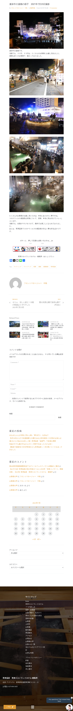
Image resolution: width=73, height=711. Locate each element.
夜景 (35, 266)
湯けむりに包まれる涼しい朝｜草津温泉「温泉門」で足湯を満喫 (32, 441)
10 (50, 519)
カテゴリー (13, 564)
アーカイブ (13, 550)
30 (43, 533)
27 (22, 533)
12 (15, 524)
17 (50, 524)
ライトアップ (27, 266)
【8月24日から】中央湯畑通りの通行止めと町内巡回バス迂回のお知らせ (35, 438)
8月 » (39, 539)
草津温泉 (53, 266)
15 (36, 524)
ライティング (17, 266)
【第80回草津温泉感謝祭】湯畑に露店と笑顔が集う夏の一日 (28, 336)
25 (57, 528)
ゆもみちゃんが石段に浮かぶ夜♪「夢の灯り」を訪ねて (29, 435)
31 (50, 533)
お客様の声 (13, 476)
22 (36, 528)
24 (50, 528)
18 (57, 524)
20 (22, 528)
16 (43, 524)
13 (22, 524)
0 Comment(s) (53, 8)
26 (15, 533)
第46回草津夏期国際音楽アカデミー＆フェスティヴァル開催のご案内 (34, 466)
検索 (11, 414)
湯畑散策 (45, 266)
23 (43, 528)
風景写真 (32, 8)
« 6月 (34, 539)
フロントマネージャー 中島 (19, 8)
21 (29, 528)
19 (15, 528)
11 (57, 519)
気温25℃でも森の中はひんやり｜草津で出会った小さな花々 (31, 444)
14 (29, 524)
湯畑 (39, 266)
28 (29, 533)
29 (36, 533)
